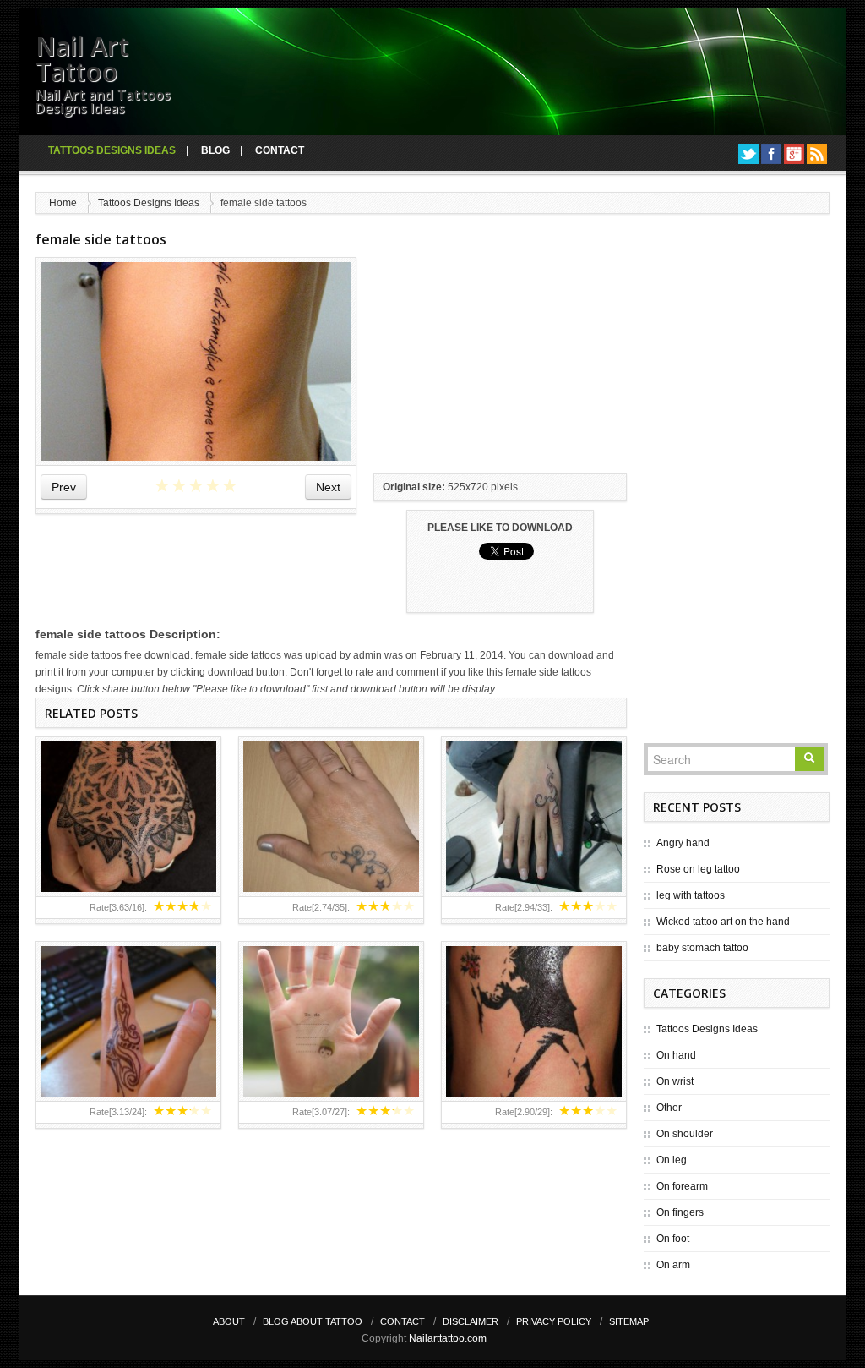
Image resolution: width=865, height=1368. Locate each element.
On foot (672, 1239)
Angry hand (683, 843)
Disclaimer (470, 1321)
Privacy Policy (553, 1321)
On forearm (682, 1186)
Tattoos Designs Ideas (112, 150)
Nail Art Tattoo (81, 59)
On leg (671, 1160)
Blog (215, 150)
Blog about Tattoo (312, 1321)
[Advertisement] (500, 362)
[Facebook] (771, 154)
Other (669, 1108)
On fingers (680, 1212)
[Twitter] (748, 154)
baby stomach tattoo (702, 948)
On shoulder (684, 1134)
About (229, 1321)
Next (328, 487)
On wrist (675, 1081)
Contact (279, 150)
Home (63, 203)
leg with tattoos (690, 895)
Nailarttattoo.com (448, 1338)
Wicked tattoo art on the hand (723, 922)
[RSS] (817, 154)
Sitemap (629, 1321)
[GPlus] (794, 154)
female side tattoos (100, 239)
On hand (676, 1055)
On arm (673, 1265)
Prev (64, 487)
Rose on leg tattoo (698, 869)
